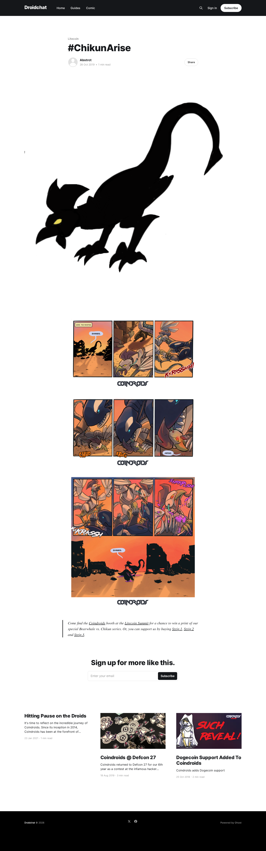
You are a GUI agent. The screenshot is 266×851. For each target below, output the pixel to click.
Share (191, 62)
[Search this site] (201, 8)
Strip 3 (79, 634)
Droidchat (35, 7)
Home (61, 8)
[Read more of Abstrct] (73, 62)
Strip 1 (177, 628)
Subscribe (231, 8)
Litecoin (73, 39)
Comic (90, 8)
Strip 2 (189, 628)
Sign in (212, 8)
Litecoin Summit (137, 623)
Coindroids (97, 623)
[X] (129, 821)
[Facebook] (135, 821)
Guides (75, 8)
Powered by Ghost (231, 822)
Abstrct (86, 60)
